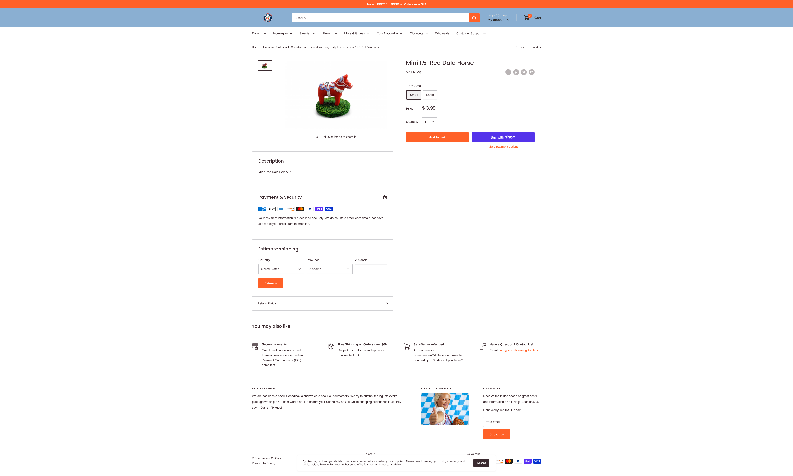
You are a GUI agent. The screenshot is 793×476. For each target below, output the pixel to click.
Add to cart (437, 137)
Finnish (327, 33)
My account (497, 19)
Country (264, 260)
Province (313, 260)
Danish (256, 33)
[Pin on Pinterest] (516, 72)
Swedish (305, 33)
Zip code (361, 260)
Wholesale (442, 33)
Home (255, 47)
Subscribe (496, 434)
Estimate (271, 283)
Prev (521, 47)
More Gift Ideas (354, 33)
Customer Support (468, 33)
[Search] (474, 17)
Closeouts (416, 33)
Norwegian (280, 33)
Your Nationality (387, 33)
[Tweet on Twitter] (524, 72)
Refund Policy (266, 303)
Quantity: (412, 121)
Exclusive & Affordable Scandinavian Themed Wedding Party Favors (304, 47)
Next (535, 47)
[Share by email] (532, 72)
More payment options (503, 146)
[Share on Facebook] (508, 72)
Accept (481, 462)
